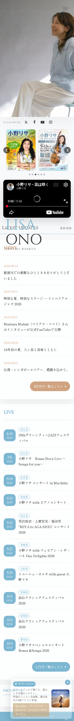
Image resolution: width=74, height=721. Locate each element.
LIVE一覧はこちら (49, 666)
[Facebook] (34, 122)
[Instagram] (50, 122)
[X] (26, 122)
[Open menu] (65, 8)
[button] (30, 174)
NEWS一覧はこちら (48, 386)
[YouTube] (42, 122)
